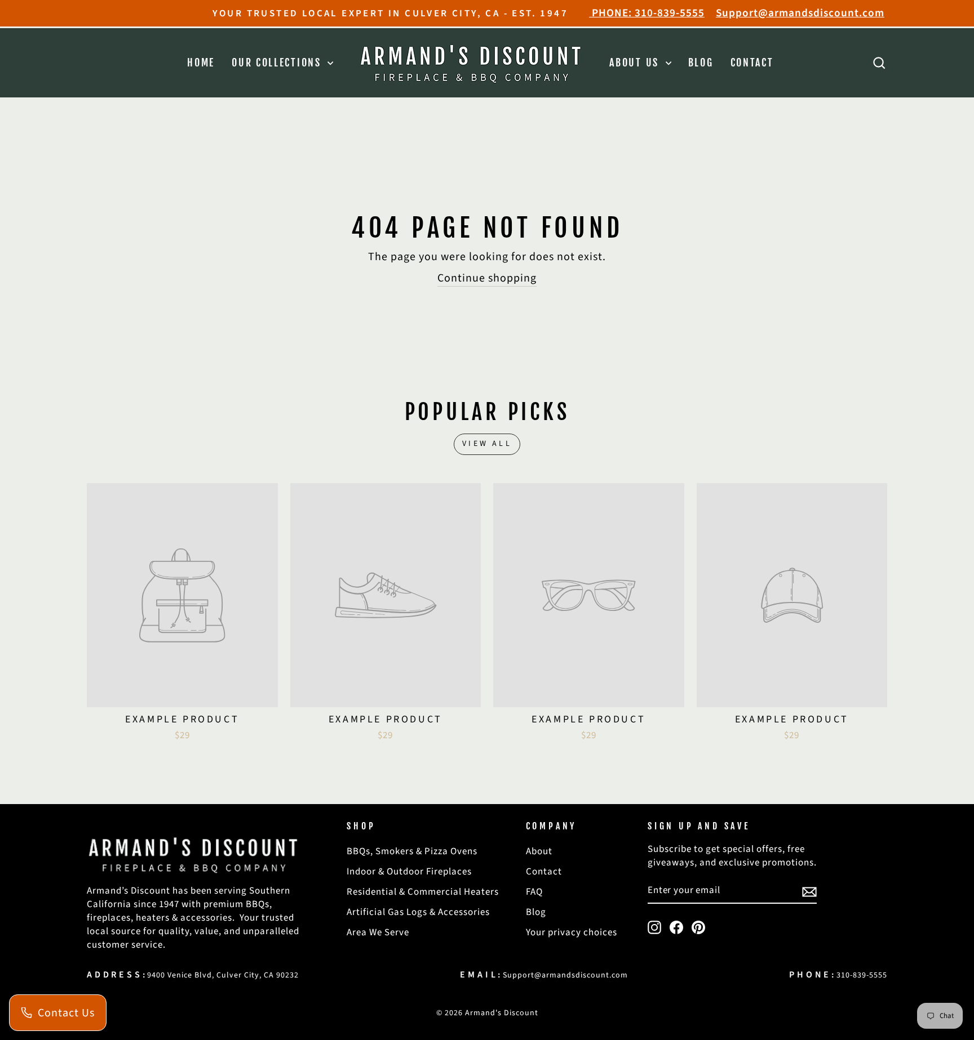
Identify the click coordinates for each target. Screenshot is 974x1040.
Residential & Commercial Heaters (423, 892)
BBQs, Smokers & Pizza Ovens (412, 851)
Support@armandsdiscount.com (800, 13)
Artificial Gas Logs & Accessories (418, 912)
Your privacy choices (571, 932)
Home (201, 62)
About (539, 851)
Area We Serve (378, 932)
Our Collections (278, 62)
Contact (752, 62)
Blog (701, 62)
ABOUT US (635, 62)
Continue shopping (487, 278)
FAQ (534, 892)
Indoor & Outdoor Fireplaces (409, 871)
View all (487, 443)
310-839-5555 (861, 975)
